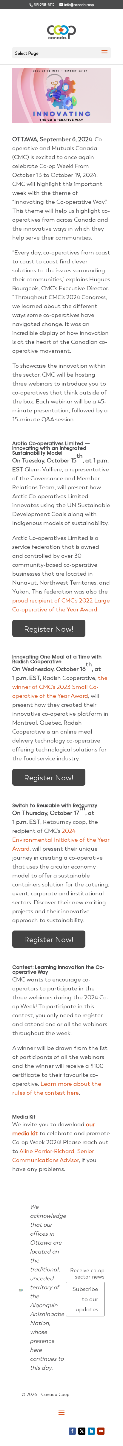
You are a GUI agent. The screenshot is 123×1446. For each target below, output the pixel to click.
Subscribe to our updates (85, 1299)
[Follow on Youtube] (100, 1431)
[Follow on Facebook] (72, 1431)
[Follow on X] (81, 1431)
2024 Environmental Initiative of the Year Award (61, 839)
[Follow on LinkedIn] (91, 1431)
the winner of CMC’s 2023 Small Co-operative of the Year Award (59, 687)
